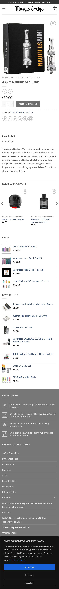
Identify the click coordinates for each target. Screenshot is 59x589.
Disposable (7, 486)
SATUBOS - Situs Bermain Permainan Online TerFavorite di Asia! (24, 519)
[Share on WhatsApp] (4, 118)
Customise (29, 575)
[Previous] (2, 209)
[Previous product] (10, 91)
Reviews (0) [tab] (7, 142)
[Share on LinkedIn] (30, 118)
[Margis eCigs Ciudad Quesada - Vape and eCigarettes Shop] (29, 9)
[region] (29, 562)
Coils (4, 475)
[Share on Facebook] (10, 118)
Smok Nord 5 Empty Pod (13, 219)
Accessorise (8, 464)
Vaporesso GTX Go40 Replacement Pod (40, 220)
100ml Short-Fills (10, 453)
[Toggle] (55, 497)
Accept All (29, 567)
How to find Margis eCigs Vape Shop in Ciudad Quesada (32, 406)
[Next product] (4, 91)
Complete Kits (9, 480)
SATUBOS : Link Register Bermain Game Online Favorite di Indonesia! (33, 415)
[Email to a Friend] (20, 118)
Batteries (6, 469)
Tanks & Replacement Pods (25, 78)
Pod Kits (6, 512)
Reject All (29, 583)
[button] (4, 9)
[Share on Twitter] (15, 118)
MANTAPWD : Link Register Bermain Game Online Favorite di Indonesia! (27, 505)
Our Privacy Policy (17, 560)
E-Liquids (6, 497)
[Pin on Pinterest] (25, 118)
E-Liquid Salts (9, 492)
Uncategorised (9, 532)
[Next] (56, 209)
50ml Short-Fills (10, 458)
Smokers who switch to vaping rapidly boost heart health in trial (31, 434)
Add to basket (28, 104)
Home (5, 78)
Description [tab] (8, 136)
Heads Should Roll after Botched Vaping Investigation (29, 424)
